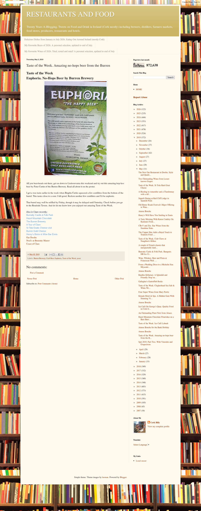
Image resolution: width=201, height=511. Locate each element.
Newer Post (32, 278)
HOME (139, 89)
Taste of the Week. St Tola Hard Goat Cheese (154, 186)
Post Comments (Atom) (48, 283)
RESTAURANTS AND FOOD (70, 13)
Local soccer (141, 460)
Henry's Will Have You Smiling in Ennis (155, 215)
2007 (139, 410)
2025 (139, 113)
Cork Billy (155, 422)
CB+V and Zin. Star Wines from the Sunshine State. (153, 226)
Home (75, 278)
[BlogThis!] (53, 254)
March (142, 353)
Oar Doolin (31, 237)
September (143, 152)
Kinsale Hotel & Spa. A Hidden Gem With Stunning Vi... (156, 297)
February (143, 357)
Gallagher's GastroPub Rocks (150, 281)
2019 (139, 137)
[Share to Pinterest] (61, 254)
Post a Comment (37, 272)
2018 (139, 366)
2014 (139, 382)
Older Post (119, 278)
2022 (139, 125)
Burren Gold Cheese (36, 231)
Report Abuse (140, 97)
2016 (139, 374)
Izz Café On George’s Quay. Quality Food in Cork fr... (155, 307)
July (141, 160)
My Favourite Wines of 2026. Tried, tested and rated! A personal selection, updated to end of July (69, 51)
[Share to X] (56, 254)
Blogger (123, 477)
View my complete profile (158, 426)
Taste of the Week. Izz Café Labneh (153, 323)
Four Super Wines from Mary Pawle (153, 292)
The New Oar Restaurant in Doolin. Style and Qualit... (155, 173)
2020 (139, 133)
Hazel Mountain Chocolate (39, 218)
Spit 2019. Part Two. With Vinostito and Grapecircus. (155, 343)
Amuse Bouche (144, 211)
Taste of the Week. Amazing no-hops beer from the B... (155, 336)
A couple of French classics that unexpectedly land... (151, 246)
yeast (79, 258)
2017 (139, 370)
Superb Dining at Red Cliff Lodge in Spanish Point (153, 199)
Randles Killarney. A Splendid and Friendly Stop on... (152, 276)
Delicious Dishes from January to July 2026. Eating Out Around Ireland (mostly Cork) (64, 39)
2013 (139, 386)
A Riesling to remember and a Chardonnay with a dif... (156, 193)
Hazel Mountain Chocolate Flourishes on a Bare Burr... (156, 318)
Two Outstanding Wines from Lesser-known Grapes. (154, 180)
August (142, 156)
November (143, 144)
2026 (139, 109)
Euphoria (58, 258)
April (141, 349)
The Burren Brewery (36, 221)
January (142, 361)
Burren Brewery (39, 258)
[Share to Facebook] (59, 254)
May (141, 168)
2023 (139, 121)
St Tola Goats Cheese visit (39, 228)
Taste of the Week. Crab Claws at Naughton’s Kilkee (152, 240)
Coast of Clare (32, 243)
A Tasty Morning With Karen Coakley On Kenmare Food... (155, 220)
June (141, 164)
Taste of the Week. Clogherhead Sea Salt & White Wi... (156, 286)
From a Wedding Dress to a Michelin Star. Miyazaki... (156, 265)
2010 (139, 398)
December (143, 140)
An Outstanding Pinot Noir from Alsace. (155, 313)
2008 (139, 406)
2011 (139, 394)
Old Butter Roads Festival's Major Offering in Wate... (156, 206)
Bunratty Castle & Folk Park (39, 215)
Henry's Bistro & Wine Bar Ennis (42, 234)
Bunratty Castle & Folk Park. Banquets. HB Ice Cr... (155, 252)
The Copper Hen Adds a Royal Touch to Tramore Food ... (155, 233)
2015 (139, 378)
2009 (139, 402)
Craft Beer (50, 258)
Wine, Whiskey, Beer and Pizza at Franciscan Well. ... (152, 259)
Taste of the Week (69, 258)
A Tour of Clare (33, 225)
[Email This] (50, 254)
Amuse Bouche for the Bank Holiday (153, 327)
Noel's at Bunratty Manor (38, 240)
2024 (139, 117)
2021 (139, 129)
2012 (139, 390)
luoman (105, 477)
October (142, 148)
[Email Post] (46, 254)
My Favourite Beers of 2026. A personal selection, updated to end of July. (58, 45)
